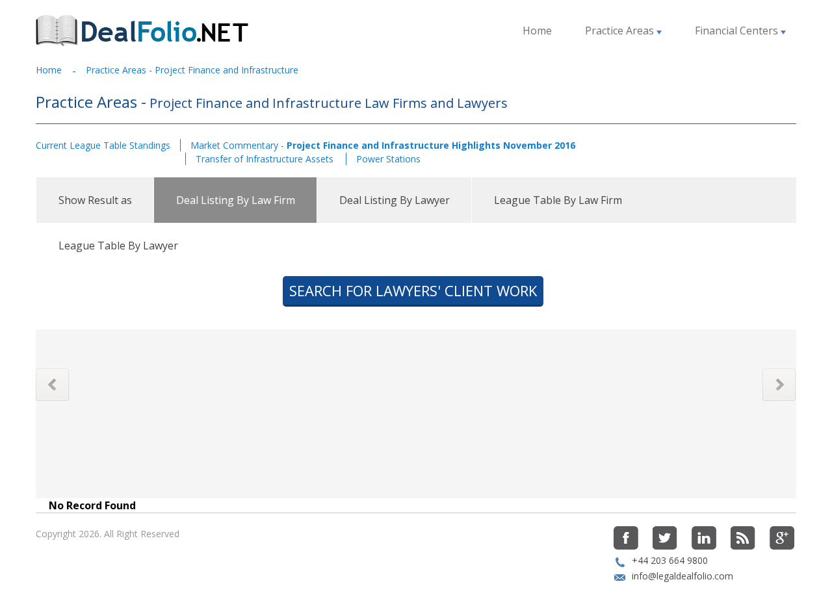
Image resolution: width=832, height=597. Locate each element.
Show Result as (95, 200)
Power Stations (388, 159)
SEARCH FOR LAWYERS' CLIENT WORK (413, 290)
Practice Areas (620, 30)
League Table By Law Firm (558, 200)
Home (537, 30)
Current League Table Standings (103, 145)
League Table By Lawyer (118, 245)
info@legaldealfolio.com (682, 576)
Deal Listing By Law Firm (235, 200)
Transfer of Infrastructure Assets (266, 159)
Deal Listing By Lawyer (394, 200)
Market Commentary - (382, 145)
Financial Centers (738, 30)
